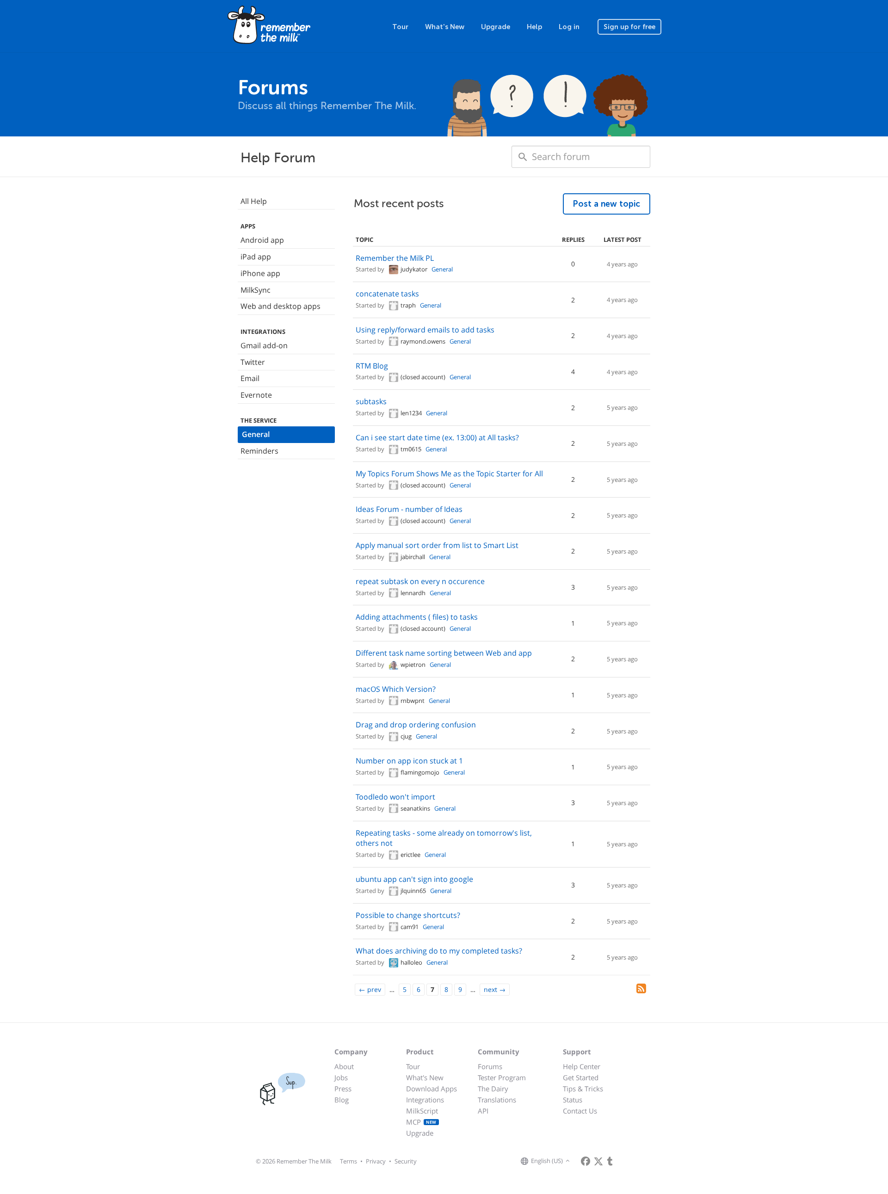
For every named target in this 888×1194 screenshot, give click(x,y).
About (344, 1066)
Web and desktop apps (280, 306)
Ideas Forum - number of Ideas (409, 509)
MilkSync (255, 290)
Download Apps (431, 1088)
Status (572, 1099)
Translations (497, 1099)
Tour (400, 27)
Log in (569, 27)
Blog (341, 1099)
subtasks (371, 401)
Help (534, 27)
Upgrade (495, 27)
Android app (262, 240)
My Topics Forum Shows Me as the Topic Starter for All (449, 473)
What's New (444, 27)
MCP (421, 1121)
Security (406, 1161)
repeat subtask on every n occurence (420, 581)
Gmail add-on (264, 345)
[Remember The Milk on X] (598, 1161)
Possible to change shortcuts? (408, 915)
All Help (253, 201)
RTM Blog (372, 366)
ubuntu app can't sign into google (414, 879)
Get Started (580, 1077)
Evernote (256, 395)
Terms (348, 1161)
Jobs (341, 1077)
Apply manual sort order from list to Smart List (437, 545)
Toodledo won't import (395, 797)
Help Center (581, 1066)
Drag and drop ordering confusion (416, 725)
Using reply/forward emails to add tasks (425, 330)
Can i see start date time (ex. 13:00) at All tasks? (437, 437)
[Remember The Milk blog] (610, 1161)
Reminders (259, 451)
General (256, 434)
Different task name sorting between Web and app (444, 653)
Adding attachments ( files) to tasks (417, 617)
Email (249, 378)
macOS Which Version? (396, 689)
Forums (490, 1066)
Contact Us (580, 1110)
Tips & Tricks (583, 1088)
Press (343, 1088)
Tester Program (502, 1077)
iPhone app (260, 273)
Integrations (425, 1099)
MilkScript (422, 1110)
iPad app (255, 257)
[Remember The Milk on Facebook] (585, 1161)
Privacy (376, 1161)
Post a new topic (606, 204)
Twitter (252, 362)
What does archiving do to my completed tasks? (439, 951)
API (483, 1110)
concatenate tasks (387, 294)
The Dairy (493, 1088)
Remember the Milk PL (395, 258)
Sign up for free (629, 27)
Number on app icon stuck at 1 (409, 761)
